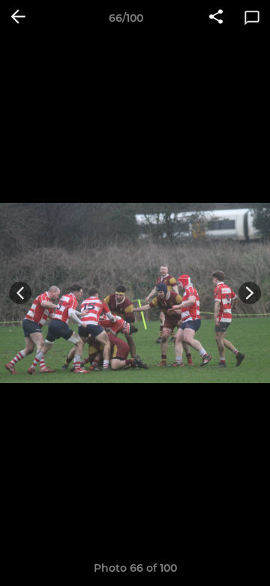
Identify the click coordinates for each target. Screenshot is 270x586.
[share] (216, 18)
